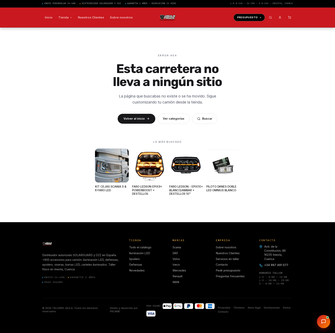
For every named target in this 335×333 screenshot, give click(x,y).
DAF (175, 253)
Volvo (176, 259)
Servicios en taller (227, 259)
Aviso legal (254, 307)
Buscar (207, 118)
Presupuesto (247, 17)
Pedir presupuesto (228, 270)
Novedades (137, 270)
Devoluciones (272, 307)
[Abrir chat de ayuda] (323, 321)
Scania (177, 247)
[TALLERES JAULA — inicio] (167, 17)
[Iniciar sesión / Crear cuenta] (280, 17)
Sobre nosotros (226, 247)
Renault (177, 276)
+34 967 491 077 (276, 265)
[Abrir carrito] (289, 17)
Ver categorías (173, 118)
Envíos (287, 307)
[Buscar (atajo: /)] (270, 17)
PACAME (115, 311)
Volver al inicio (134, 118)
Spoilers (134, 259)
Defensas (135, 264)
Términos (238, 307)
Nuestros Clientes (228, 253)
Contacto (222, 264)
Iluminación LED (139, 253)
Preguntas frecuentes (230, 276)
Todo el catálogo (140, 247)
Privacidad (224, 307)
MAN (176, 282)
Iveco (176, 264)
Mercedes (179, 270)
